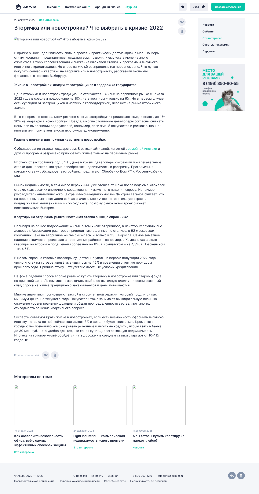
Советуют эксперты (215, 44)
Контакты (97, 475)
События (208, 31)
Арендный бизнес (108, 7)
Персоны (208, 51)
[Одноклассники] (55, 355)
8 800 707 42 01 (143, 475)
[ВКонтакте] (45, 355)
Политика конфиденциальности (79, 481)
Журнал (131, 7)
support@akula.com (170, 475)
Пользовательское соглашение (34, 481)
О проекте (80, 475)
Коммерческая (76, 7)
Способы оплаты (115, 481)
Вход (196, 6)
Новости (208, 24)
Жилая (52, 7)
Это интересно (49, 19)
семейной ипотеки (142, 148)
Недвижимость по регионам (148, 481)
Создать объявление (228, 6)
